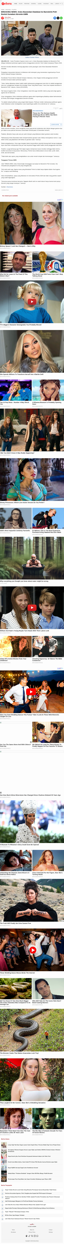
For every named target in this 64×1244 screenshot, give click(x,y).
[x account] (32, 1236)
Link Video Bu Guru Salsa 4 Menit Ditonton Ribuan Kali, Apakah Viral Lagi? (25, 1204)
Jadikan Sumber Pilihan (32, 57)
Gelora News (36, 1240)
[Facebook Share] (54, 18)
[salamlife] (27, 1236)
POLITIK (20, 3)
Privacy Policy (32, 1232)
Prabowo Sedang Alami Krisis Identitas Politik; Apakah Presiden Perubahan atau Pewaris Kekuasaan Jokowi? (32, 1197)
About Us (32, 1229)
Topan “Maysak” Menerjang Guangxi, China (17, 1211)
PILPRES (14, 9)
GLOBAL (40, 3)
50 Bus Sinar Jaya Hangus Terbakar (14, 1215)
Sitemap (51, 1232)
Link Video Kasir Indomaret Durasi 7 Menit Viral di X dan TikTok (22, 1218)
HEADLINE (8, 9)
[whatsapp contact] (37, 1236)
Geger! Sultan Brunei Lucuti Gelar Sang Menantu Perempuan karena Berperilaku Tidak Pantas (30, 1189)
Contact (50, 1229)
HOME (15, 3)
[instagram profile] (35, 1236)
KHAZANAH (46, 3)
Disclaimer (13, 1232)
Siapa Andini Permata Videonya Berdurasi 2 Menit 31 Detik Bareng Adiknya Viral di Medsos (30, 1208)
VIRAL (51, 3)
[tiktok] (29, 1236)
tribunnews (9, 187)
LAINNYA (57, 3)
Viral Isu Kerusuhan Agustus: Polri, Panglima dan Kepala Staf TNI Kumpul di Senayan (28, 1193)
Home (13, 1229)
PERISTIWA (26, 3)
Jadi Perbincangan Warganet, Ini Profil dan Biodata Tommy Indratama (24, 1201)
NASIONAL (33, 3)
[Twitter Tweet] (58, 18)
